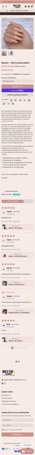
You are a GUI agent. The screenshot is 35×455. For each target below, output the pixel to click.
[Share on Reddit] (23, 13)
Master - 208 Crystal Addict (19, 11)
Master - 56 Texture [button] (15, 228)
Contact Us (6, 395)
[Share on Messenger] (27, 13)
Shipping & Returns (9, 401)
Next (31, 33)
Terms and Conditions (10, 404)
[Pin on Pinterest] (17, 13)
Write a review (12, 201)
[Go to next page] (26, 347)
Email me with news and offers (13, 430)
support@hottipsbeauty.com (14, 380)
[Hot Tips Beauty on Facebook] (16, 362)
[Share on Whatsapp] (19, 13)
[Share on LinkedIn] (21, 13)
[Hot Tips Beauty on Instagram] (18, 362)
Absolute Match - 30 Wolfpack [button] (19, 312)
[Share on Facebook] (13, 13)
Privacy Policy (7, 398)
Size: (9, 78)
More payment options (18, 95)
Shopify (17, 445)
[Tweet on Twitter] (15, 13)
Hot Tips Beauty (19, 443)
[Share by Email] (25, 13)
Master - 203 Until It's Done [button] (18, 256)
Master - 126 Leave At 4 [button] (16, 284)
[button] (6, 66)
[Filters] (26, 201)
